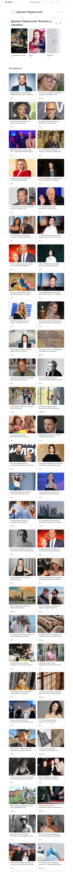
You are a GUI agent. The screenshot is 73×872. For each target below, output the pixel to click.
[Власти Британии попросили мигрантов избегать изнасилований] (22, 600)
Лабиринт (50, 55)
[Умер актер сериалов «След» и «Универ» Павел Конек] (50, 429)
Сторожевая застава (18, 55)
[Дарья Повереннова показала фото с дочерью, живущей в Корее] (50, 257)
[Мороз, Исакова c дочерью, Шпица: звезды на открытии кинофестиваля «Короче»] (50, 771)
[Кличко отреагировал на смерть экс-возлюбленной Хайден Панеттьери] (22, 257)
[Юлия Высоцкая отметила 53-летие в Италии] (22, 571)
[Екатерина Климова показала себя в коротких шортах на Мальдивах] (22, 486)
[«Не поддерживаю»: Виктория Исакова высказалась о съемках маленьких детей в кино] (50, 286)
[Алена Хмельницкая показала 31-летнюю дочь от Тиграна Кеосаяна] (22, 543)
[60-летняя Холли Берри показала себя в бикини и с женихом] (22, 628)
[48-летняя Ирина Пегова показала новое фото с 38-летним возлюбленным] (22, 457)
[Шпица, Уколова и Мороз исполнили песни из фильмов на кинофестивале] (22, 714)
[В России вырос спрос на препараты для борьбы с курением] (22, 514)
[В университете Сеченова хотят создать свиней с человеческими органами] (50, 628)
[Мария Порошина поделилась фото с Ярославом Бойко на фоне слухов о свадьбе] (22, 143)
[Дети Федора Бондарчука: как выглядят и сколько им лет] (50, 115)
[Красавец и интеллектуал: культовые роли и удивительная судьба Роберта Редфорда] (22, 828)
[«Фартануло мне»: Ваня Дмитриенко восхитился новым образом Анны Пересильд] (50, 657)
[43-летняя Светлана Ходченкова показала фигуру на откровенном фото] (50, 314)
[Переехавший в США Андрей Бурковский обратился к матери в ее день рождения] (22, 86)
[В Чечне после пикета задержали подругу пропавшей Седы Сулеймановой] (50, 86)
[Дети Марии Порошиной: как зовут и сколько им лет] (22, 115)
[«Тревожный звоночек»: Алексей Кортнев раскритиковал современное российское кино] (22, 371)
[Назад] (56, 23)
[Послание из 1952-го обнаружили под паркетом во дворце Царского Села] (50, 343)
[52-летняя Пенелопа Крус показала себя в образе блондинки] (50, 714)
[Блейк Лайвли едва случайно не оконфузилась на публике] (22, 685)
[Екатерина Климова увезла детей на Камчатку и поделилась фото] (50, 457)
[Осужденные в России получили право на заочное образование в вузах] (50, 685)
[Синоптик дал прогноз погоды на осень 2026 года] (22, 400)
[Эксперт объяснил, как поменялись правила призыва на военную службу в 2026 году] (50, 799)
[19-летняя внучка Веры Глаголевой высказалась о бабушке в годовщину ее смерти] (22, 429)
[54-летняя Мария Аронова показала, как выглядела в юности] (50, 371)
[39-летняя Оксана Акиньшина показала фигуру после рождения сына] (50, 828)
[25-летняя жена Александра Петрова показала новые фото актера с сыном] (22, 229)
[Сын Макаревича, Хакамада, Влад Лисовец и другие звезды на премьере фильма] (50, 172)
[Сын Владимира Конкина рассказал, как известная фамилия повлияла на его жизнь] (50, 200)
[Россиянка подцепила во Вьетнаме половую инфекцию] (50, 400)
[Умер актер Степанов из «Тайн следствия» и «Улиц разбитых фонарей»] (22, 742)
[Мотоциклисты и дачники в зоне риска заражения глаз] (22, 799)
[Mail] (6, 2)
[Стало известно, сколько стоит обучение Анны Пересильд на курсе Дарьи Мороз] (50, 486)
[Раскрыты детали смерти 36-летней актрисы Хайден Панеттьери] (22, 172)
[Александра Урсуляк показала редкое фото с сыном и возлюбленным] (22, 343)
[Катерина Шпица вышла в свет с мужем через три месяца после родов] (50, 229)
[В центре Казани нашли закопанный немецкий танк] (50, 742)
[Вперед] (60, 23)
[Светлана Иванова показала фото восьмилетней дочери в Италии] (50, 571)
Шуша (31, 55)
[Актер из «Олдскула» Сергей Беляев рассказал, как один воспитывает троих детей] (22, 286)
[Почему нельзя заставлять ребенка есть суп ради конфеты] (22, 657)
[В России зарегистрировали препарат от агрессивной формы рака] (50, 856)
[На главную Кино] (9, 2)
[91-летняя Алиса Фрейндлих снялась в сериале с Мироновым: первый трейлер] (50, 143)
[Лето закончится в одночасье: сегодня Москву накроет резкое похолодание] (50, 514)
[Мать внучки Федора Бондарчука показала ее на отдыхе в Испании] (22, 856)
